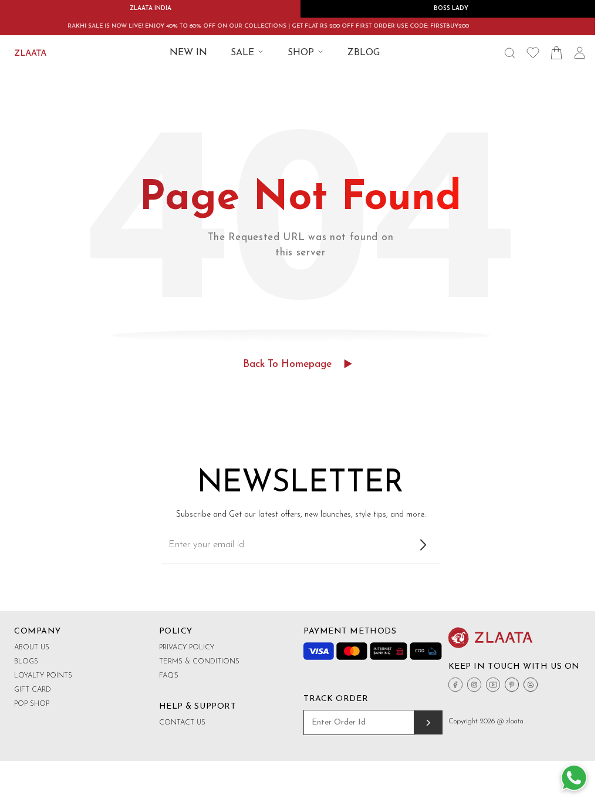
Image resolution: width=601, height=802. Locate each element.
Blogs (26, 661)
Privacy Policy (186, 647)
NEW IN (188, 53)
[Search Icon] (509, 53)
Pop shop (31, 703)
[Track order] (428, 722)
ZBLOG (363, 53)
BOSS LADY (451, 8)
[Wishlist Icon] (533, 53)
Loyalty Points (43, 675)
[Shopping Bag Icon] (556, 53)
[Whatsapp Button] (574, 778)
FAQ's (168, 675)
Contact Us (182, 722)
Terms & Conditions (199, 661)
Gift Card (32, 689)
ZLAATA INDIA (150, 8)
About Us (31, 647)
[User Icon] (580, 53)
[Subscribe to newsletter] (423, 544)
